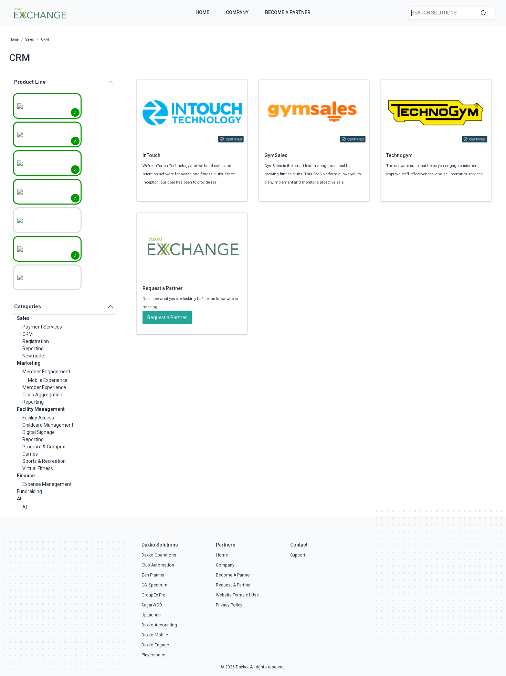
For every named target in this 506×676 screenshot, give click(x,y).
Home (202, 12)
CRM (27, 334)
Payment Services (42, 327)
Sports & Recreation (44, 461)
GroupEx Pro (153, 595)
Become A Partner (287, 12)
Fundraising (29, 491)
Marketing (29, 363)
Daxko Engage (155, 645)
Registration (35, 341)
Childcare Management (47, 425)
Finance (26, 475)
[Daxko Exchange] (39, 12)
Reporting (33, 348)
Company (237, 12)
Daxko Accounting (159, 625)
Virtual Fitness (37, 468)
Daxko (242, 667)
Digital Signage (38, 432)
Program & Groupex (43, 446)
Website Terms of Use (237, 595)
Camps (30, 454)
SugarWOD (151, 605)
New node (33, 355)
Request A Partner (233, 585)
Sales (23, 318)
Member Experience (44, 387)
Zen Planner (153, 575)
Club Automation (157, 565)
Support (297, 555)
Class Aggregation (42, 394)
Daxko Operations (158, 555)
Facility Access (38, 417)
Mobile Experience (47, 380)
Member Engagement (46, 371)
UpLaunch (151, 615)
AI (19, 498)
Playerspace (153, 655)
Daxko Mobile (154, 635)
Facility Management (41, 409)
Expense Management (47, 484)
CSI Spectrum (154, 585)
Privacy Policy (229, 605)
